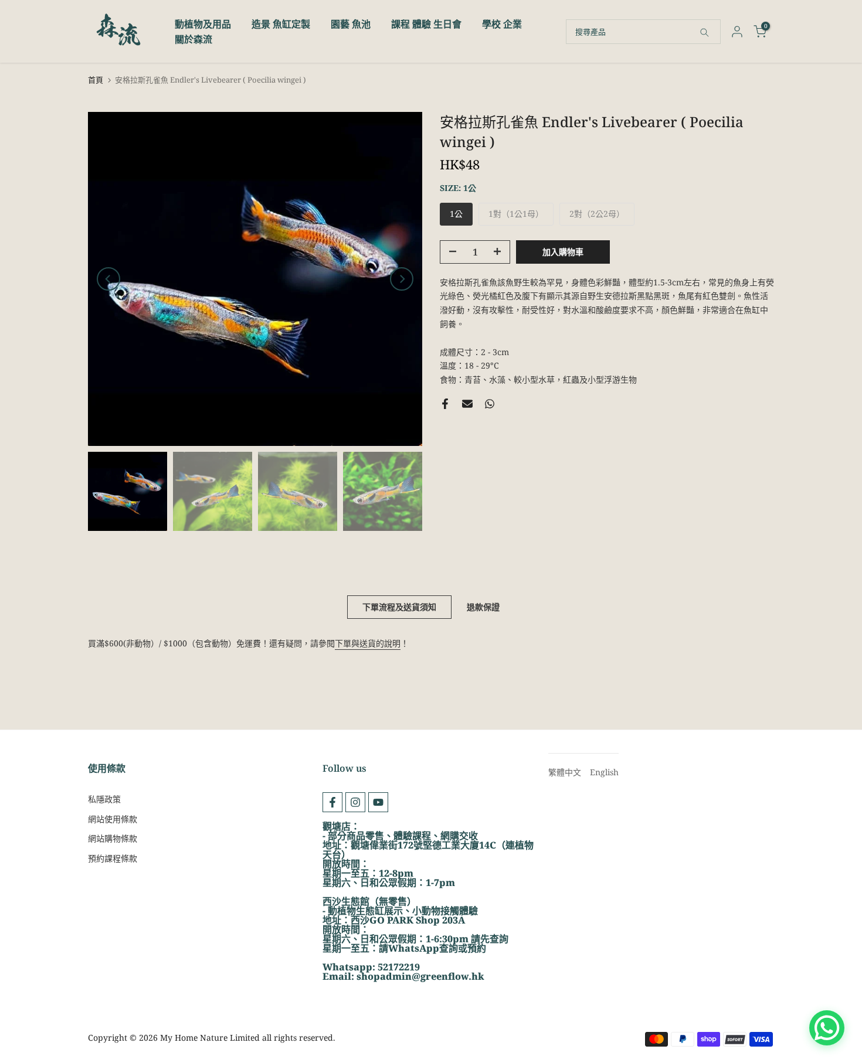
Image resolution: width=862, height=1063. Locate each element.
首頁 (95, 80)
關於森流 (193, 39)
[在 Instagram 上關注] (355, 802)
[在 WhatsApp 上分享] (489, 403)
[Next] (401, 279)
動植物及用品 (203, 24)
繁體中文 (564, 772)
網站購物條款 (112, 838)
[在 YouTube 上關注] (378, 802)
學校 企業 (502, 24)
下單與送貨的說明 (368, 643)
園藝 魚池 (351, 24)
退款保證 (483, 606)
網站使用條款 (112, 818)
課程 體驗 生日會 (426, 24)
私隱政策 (104, 799)
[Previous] (108, 279)
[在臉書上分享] (445, 403)
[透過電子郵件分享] (467, 403)
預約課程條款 (112, 858)
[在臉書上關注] (332, 802)
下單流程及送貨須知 (399, 606)
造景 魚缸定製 (281, 24)
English (604, 772)
